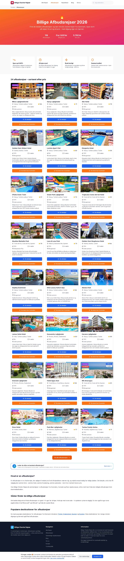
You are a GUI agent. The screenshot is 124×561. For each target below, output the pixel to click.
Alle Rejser (45, 2)
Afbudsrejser (54, 2)
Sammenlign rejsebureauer (53, 535)
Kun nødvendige (84, 556)
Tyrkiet (60, 514)
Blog (72, 2)
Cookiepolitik (49, 546)
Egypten (82, 514)
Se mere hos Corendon (28, 124)
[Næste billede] (41, 91)
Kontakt (48, 543)
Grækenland (67, 514)
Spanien (74, 514)
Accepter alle (97, 556)
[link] (15, 85)
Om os (79, 2)
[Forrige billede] (12, 91)
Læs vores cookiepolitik (57, 558)
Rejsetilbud (64, 2)
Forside (13, 7)
